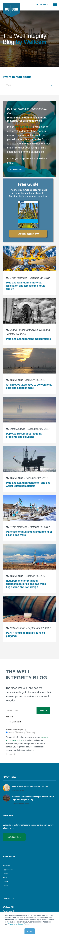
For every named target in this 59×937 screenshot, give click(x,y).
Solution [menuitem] (6, 865)
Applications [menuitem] (8, 870)
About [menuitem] (5, 885)
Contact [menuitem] (6, 881)
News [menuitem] (5, 878)
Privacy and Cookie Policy (18, 924)
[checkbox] (28, 733)
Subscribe (14, 837)
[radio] (10, 733)
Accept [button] (29, 931)
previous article (23, 127)
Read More (16, 169)
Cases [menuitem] (5, 874)
